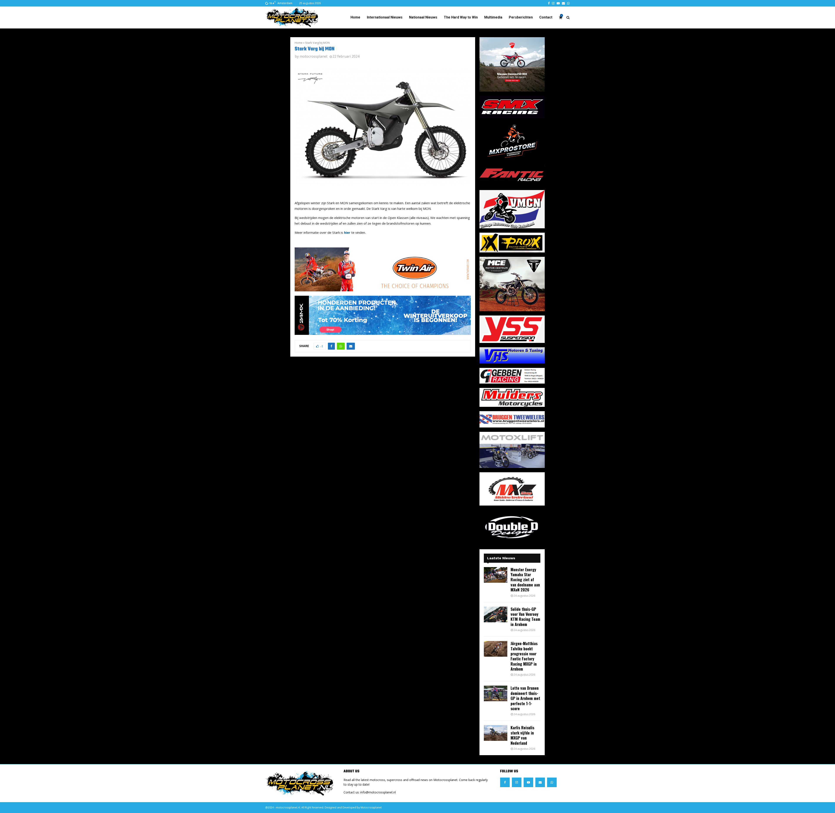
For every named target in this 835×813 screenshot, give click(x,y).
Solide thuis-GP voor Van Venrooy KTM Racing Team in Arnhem (525, 616)
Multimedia (493, 17)
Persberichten (521, 17)
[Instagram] (516, 782)
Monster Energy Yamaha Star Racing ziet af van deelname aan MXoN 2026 (525, 580)
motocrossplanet (313, 56)
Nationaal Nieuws (423, 17)
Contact (545, 17)
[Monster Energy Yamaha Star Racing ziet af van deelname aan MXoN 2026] (495, 575)
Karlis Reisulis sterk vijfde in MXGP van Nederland (522, 735)
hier (347, 232)
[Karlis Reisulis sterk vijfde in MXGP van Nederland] (495, 733)
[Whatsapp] (552, 782)
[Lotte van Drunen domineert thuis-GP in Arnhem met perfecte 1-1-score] (495, 693)
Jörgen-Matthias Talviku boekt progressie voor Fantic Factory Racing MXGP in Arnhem (524, 656)
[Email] (540, 782)
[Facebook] (505, 782)
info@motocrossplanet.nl (378, 792)
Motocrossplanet (371, 807)
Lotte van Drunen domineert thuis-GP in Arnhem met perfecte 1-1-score (525, 698)
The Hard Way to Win (461, 17)
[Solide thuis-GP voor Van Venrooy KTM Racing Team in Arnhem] (495, 614)
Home (355, 17)
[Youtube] (528, 782)
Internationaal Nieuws (384, 17)
